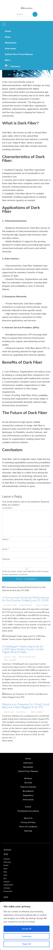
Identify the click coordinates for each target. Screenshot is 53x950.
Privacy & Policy (28, 822)
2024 (6, 897)
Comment (7, 508)
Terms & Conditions (28, 826)
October (7, 888)
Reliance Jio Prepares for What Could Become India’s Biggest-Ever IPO (25, 705)
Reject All (26, 944)
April (5, 868)
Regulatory (28, 795)
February (7, 862)
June (5, 875)
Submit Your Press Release (19, 54)
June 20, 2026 (9, 712)
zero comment (37, 712)
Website (6, 559)
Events (28, 806)
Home (8, 31)
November (8, 891)
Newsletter (11, 42)
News (8, 37)
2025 (6, 854)
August (6, 881)
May (5, 872)
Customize (26, 936)
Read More (7, 741)
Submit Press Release (28, 771)
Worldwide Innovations (28, 811)
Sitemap (28, 831)
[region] (26, 926)
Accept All (26, 928)
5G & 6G (28, 782)
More (7, 60)
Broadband (28, 791)
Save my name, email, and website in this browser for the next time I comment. (25, 573)
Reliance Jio (21, 712)
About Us (28, 818)
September (8, 885)
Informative (28, 799)
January (7, 859)
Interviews (10, 48)
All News (28, 778)
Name (5, 539)
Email (5, 549)
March (6, 865)
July (5, 878)
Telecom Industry (28, 787)
